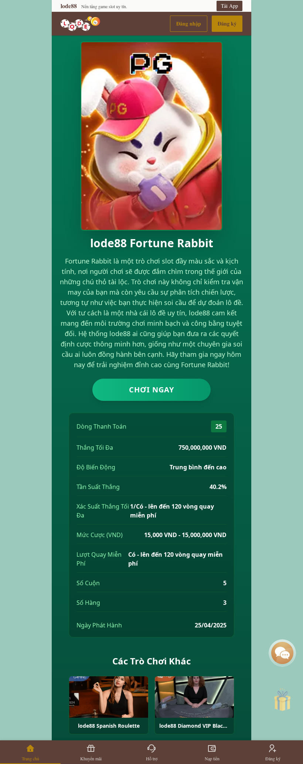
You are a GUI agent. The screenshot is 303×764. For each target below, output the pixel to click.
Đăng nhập (188, 23)
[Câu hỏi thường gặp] (282, 653)
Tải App (229, 5)
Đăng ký (227, 23)
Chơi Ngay (151, 390)
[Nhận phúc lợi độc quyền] (282, 702)
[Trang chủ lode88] (80, 23)
